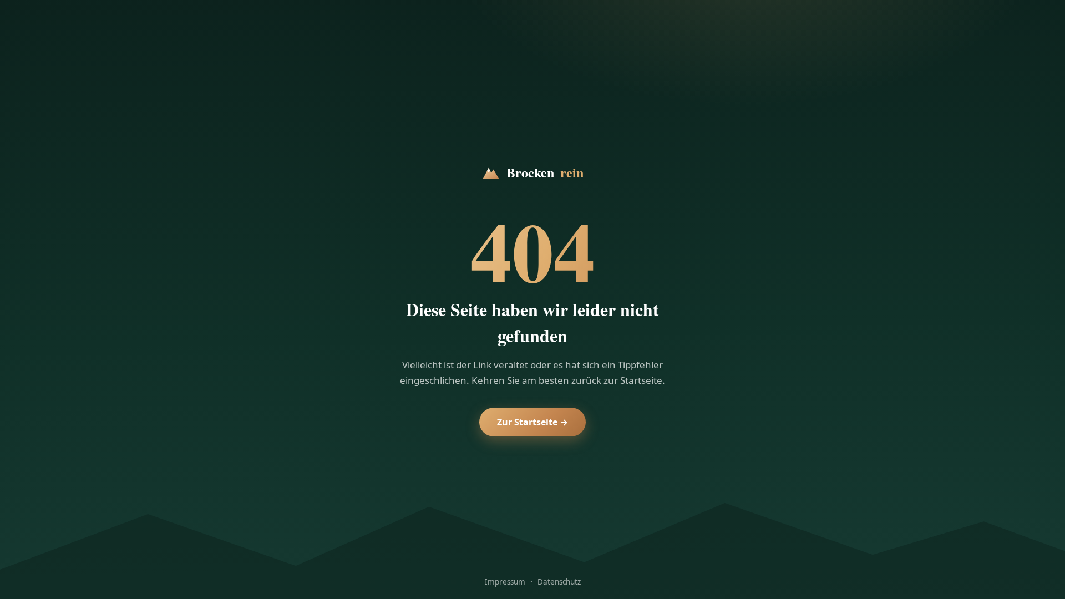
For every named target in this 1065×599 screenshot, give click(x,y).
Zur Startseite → (532, 422)
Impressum (505, 582)
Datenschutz (559, 582)
